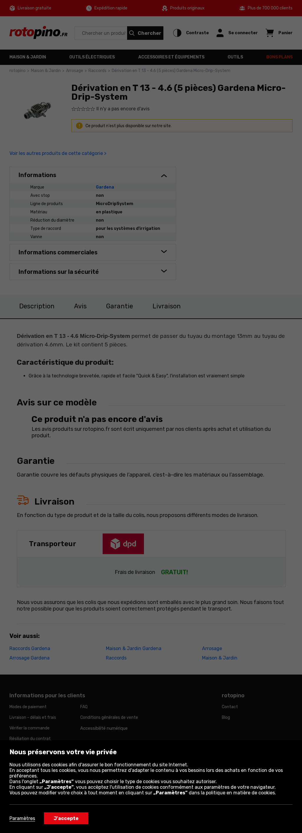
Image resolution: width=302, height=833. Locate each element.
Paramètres (22, 818)
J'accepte (66, 818)
